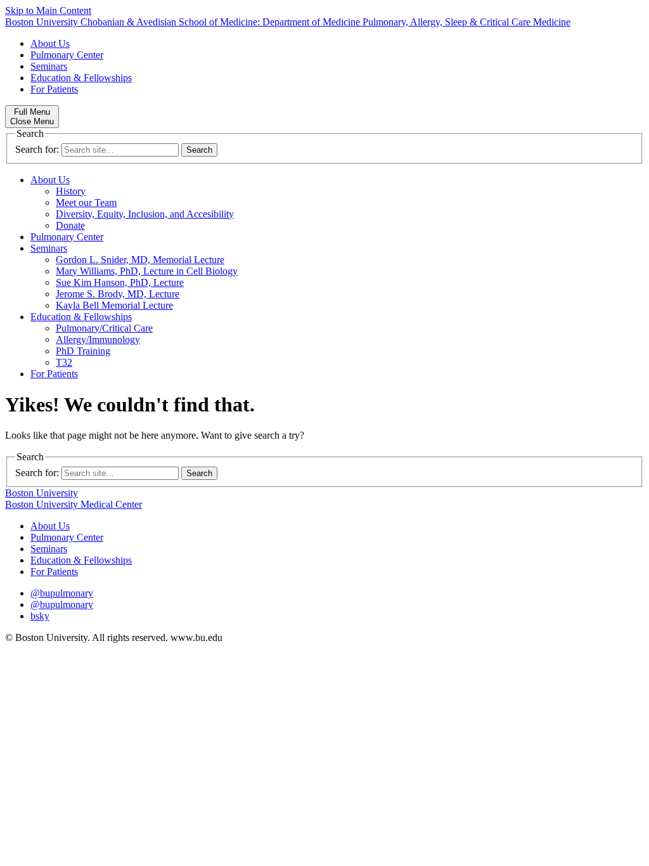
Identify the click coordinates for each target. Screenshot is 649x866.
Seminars (48, 66)
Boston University (41, 493)
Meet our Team (86, 202)
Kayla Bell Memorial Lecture (114, 305)
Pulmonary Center (66, 54)
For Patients (54, 89)
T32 (64, 362)
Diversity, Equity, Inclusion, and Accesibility (145, 214)
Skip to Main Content (48, 10)
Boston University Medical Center (73, 504)
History (71, 191)
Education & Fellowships (81, 77)
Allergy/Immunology (98, 339)
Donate (70, 225)
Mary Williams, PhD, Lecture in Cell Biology (147, 271)
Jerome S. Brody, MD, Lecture (117, 293)
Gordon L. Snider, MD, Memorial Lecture (140, 259)
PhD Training (83, 351)
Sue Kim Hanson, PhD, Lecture (120, 282)
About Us (50, 43)
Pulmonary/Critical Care (104, 328)
